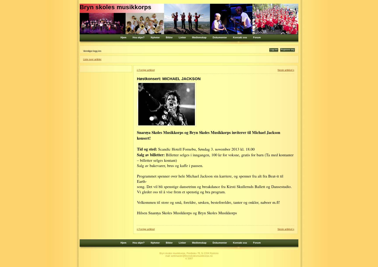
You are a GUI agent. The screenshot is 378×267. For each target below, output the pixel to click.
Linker (182, 37)
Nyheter (155, 37)
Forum (257, 37)
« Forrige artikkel (146, 70)
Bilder (169, 37)
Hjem (123, 37)
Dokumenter (220, 37)
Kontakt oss (240, 37)
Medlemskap (199, 37)
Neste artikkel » (286, 70)
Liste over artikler (92, 59)
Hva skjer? (139, 37)
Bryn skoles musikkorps (115, 7)
